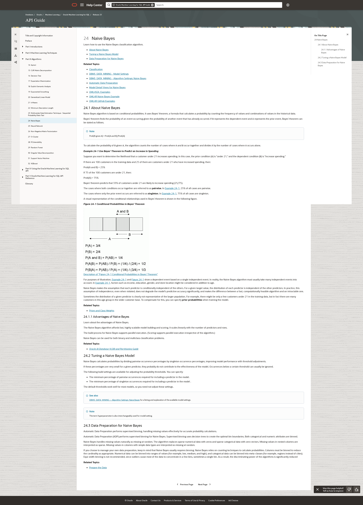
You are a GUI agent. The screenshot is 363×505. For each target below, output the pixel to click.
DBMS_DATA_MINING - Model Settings (109, 73)
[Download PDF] (15, 55)
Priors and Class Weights (101, 310)
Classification (96, 69)
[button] (82, 5)
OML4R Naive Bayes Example (104, 96)
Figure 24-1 (138, 279)
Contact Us (156, 500)
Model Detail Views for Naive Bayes (107, 87)
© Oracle (129, 500)
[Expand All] (15, 41)
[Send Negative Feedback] (349, 489)
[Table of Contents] (15, 34)
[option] (331, 39)
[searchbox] (218, 5)
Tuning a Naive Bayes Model (103, 54)
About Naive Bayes (98, 49)
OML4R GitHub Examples (102, 101)
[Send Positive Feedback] (356, 489)
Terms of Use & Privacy (195, 500)
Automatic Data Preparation (103, 82)
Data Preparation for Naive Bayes (106, 58)
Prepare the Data (98, 467)
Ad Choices (233, 500)
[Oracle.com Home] (74, 5)
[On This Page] (347, 34)
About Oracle (141, 500)
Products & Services (172, 500)
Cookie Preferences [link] (216, 500)
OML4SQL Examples (99, 91)
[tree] (48, 109)
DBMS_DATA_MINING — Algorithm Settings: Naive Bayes (114, 400)
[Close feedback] (317, 489)
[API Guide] (15, 48)
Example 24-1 (172, 188)
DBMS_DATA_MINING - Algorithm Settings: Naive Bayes (117, 78)
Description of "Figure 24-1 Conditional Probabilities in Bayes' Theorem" (121, 274)
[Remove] (152, 5)
